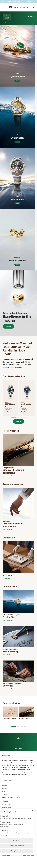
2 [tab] (18, 726)
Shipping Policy (7, 807)
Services (4, 791)
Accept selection (16, 851)
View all (18, 421)
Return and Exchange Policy (11, 798)
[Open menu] (5, 7)
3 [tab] (22, 726)
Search (4, 788)
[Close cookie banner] (33, 811)
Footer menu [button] (7, 780)
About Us (5, 801)
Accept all (16, 840)
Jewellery (5, 785)
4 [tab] (25, 726)
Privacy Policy (6, 804)
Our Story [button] (6, 755)
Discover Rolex (9, 23)
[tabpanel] (10, 398)
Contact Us (5, 795)
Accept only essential (16, 846)
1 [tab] (13, 726)
